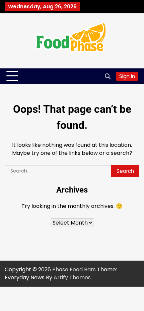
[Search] (107, 76)
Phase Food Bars (74, 269)
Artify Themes (72, 277)
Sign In (127, 76)
